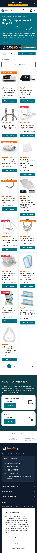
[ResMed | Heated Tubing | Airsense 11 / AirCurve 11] (9, 113)
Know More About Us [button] (10, 486)
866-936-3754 (12, 466)
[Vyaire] (9, 439)
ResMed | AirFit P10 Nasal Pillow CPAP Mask (9, 200)
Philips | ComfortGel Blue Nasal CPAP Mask (9, 312)
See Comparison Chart (26, 54)
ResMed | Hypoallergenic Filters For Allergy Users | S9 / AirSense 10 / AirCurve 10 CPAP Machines (27, 203)
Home (3, 16)
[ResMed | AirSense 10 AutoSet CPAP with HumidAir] (28, 78)
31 (28, 366)
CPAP (14, 388)
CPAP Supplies (21, 388)
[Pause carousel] (34, 3)
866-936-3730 (12, 473)
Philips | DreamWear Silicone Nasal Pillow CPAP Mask (9, 240)
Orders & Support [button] (9, 496)
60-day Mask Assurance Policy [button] (18, 5)
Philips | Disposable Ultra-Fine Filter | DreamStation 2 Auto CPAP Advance (27, 276)
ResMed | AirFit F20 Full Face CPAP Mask (27, 240)
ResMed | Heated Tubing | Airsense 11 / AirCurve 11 (9, 127)
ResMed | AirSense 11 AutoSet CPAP (8, 91)
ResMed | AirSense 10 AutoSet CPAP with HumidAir (26, 92)
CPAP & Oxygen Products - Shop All (17, 16)
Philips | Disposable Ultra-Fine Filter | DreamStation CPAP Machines (27, 313)
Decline (17, 543)
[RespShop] (18, 448)
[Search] (23, 10)
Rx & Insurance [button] (7, 491)
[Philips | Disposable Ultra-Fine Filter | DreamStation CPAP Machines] (28, 298)
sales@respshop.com (14, 463)
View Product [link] (9, 101)
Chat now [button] (10, 405)
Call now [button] (10, 421)
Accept (17, 538)
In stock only (11, 54)
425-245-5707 (11, 470)
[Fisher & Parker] (27, 439)
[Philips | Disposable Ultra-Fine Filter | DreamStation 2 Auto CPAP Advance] (28, 262)
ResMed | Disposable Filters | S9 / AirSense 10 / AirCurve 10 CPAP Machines (27, 163)
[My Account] (27, 10)
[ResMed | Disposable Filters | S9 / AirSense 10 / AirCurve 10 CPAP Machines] (28, 148)
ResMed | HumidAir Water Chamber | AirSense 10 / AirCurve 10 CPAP (8, 276)
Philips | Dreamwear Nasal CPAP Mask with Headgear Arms (27, 127)
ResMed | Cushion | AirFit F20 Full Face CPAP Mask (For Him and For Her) (9, 349)
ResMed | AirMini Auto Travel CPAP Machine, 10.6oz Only (9, 162)
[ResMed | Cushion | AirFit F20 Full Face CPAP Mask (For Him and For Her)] (9, 335)
